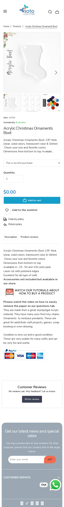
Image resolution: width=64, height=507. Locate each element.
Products (17, 26)
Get (50, 459)
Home (6, 26)
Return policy (15, 224)
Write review (32, 399)
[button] (8, 72)
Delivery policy (16, 219)
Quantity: (9, 172)
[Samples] (32, 298)
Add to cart (34, 200)
